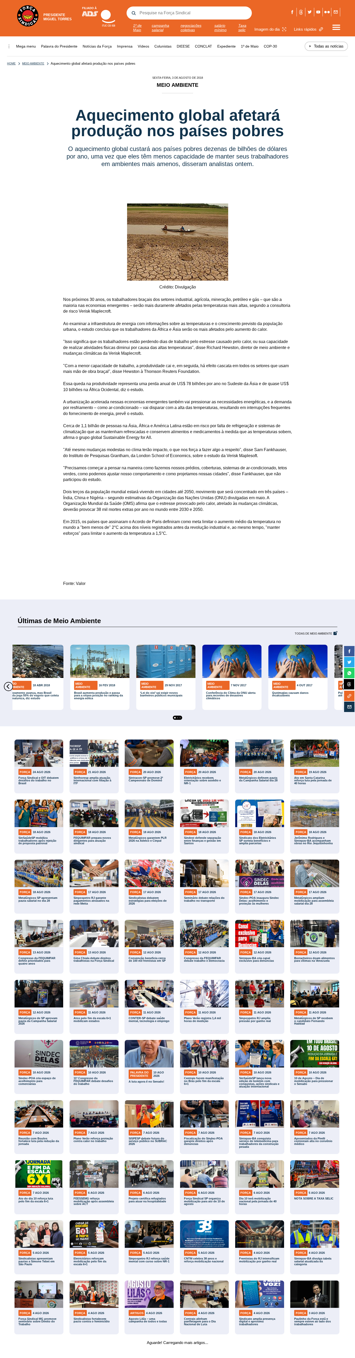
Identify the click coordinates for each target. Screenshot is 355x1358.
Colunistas (163, 46)
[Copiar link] (349, 696)
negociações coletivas (191, 27)
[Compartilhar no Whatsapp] (349, 673)
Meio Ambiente (33, 63)
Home (11, 63)
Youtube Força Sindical (318, 12)
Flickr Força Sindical (327, 12)
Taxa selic (242, 27)
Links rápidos (305, 29)
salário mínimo (220, 27)
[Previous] (8, 686)
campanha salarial (160, 27)
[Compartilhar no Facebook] (349, 651)
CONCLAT (203, 46)
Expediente (226, 46)
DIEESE (183, 46)
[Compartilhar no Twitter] (349, 662)
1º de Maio (137, 27)
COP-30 (270, 46)
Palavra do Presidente (59, 46)
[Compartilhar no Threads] (349, 684)
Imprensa (125, 46)
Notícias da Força (97, 46)
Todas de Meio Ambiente (313, 633)
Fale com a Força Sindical (335, 12)
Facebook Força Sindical (292, 12)
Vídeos (143, 46)
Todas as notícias (326, 46)
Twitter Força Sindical (309, 12)
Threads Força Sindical (301, 12)
